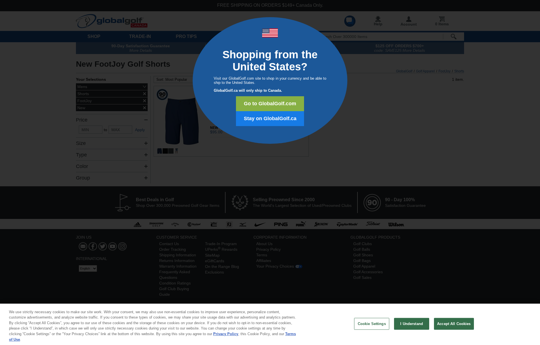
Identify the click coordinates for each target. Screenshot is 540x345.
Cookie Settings (372, 324)
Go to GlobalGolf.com (270, 103)
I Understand (411, 324)
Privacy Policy (225, 334)
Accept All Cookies (454, 324)
